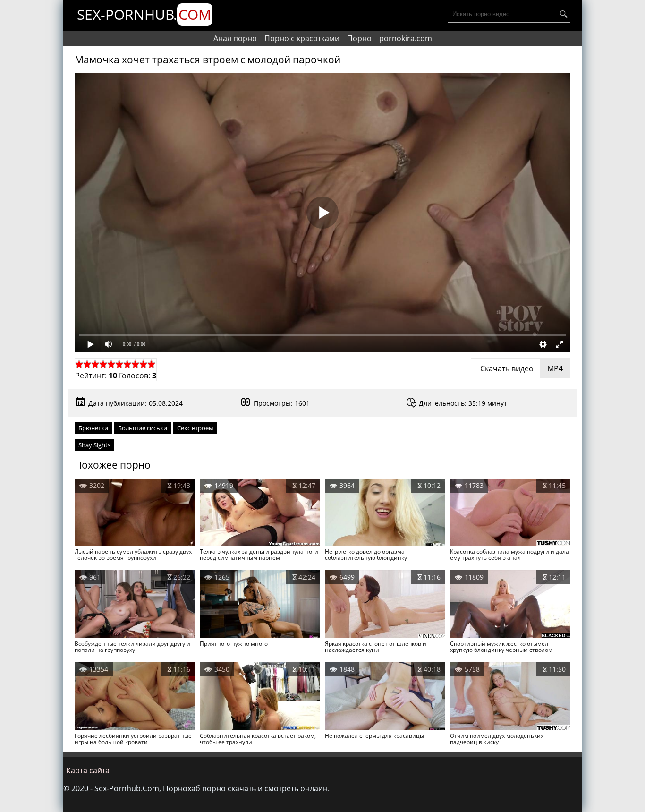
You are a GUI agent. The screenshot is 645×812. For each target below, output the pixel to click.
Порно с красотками (301, 38)
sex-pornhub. (144, 14)
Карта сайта (88, 770)
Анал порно (235, 38)
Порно (359, 38)
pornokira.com (405, 38)
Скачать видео (520, 368)
